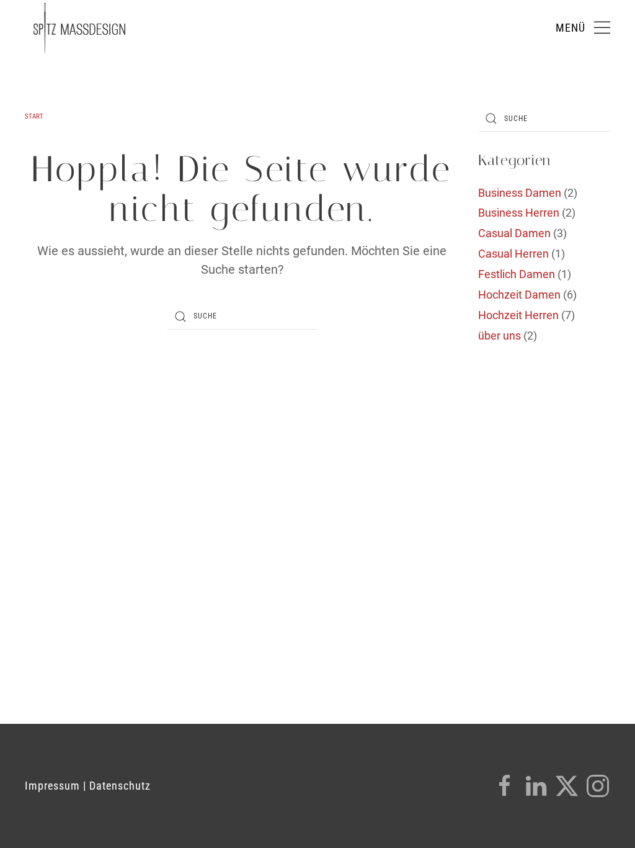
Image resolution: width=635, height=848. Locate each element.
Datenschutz (120, 785)
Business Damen (519, 192)
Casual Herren (513, 253)
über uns (499, 335)
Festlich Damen (516, 274)
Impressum (52, 785)
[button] (583, 28)
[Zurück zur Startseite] (79, 28)
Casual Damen (514, 233)
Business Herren (518, 212)
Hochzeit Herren (518, 315)
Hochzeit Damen (519, 294)
